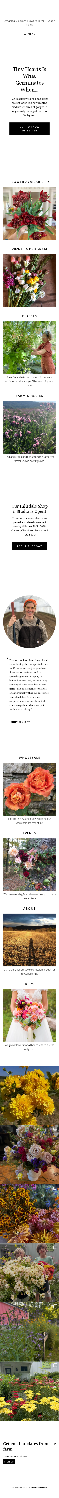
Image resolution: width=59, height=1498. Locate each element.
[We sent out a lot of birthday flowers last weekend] (29, 1154)
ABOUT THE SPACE (29, 546)
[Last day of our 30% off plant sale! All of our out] (29, 1332)
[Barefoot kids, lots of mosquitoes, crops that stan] (29, 1213)
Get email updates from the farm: (29, 1447)
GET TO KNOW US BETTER (29, 128)
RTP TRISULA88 (18, 714)
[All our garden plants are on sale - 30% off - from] (29, 1391)
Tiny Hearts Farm (29, 11)
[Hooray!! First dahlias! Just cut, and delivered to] (29, 1095)
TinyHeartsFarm (39, 1487)
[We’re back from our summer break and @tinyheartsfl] (29, 1272)
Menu (32, 33)
